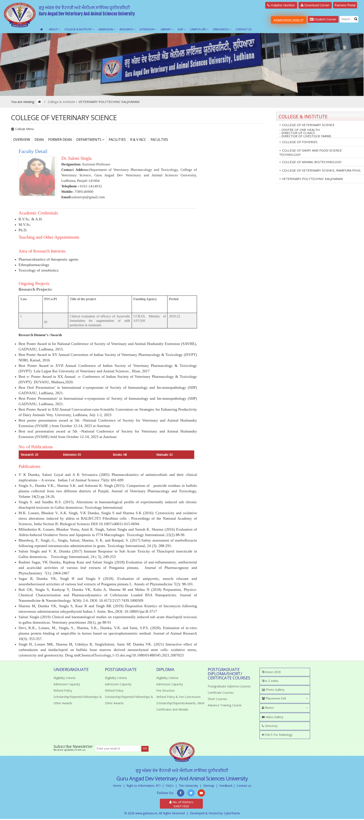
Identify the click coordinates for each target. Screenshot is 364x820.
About (53, 29)
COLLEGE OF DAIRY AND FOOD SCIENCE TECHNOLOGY (310, 152)
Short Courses (217, 699)
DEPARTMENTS (89, 139)
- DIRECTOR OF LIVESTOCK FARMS (305, 136)
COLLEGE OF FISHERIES (299, 142)
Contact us (244, 786)
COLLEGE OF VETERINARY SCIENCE (308, 125)
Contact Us (244, 29)
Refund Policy (63, 690)
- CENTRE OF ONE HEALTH (299, 129)
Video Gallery (274, 717)
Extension (147, 29)
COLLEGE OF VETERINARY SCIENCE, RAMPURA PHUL (321, 170)
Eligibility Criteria (64, 678)
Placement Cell (275, 698)
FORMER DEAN (60, 139)
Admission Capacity (67, 684)
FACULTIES (159, 139)
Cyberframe (232, 813)
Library (166, 29)
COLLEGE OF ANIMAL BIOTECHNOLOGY (311, 162)
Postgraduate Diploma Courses (229, 686)
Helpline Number (282, 5)
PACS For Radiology (278, 735)
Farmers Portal (345, 5)
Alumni (269, 707)
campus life (198, 29)
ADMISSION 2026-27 (289, 20)
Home (117, 786)
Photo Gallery (274, 690)
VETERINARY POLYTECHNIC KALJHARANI (312, 179)
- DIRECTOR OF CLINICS (297, 132)
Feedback (225, 786)
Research (127, 29)
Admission (106, 29)
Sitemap (208, 786)
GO (145, 748)
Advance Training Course (225, 705)
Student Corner (324, 19)
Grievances (221, 29)
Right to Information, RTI (143, 786)
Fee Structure (165, 690)
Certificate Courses (221, 693)
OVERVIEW (21, 139)
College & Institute (78, 29)
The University (188, 786)
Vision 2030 (272, 672)
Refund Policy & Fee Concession (178, 697)
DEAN (39, 139)
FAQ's (170, 786)
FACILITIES (117, 139)
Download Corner (317, 5)
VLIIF (181, 29)
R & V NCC (138, 139)
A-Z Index (271, 681)
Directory (271, 726)
